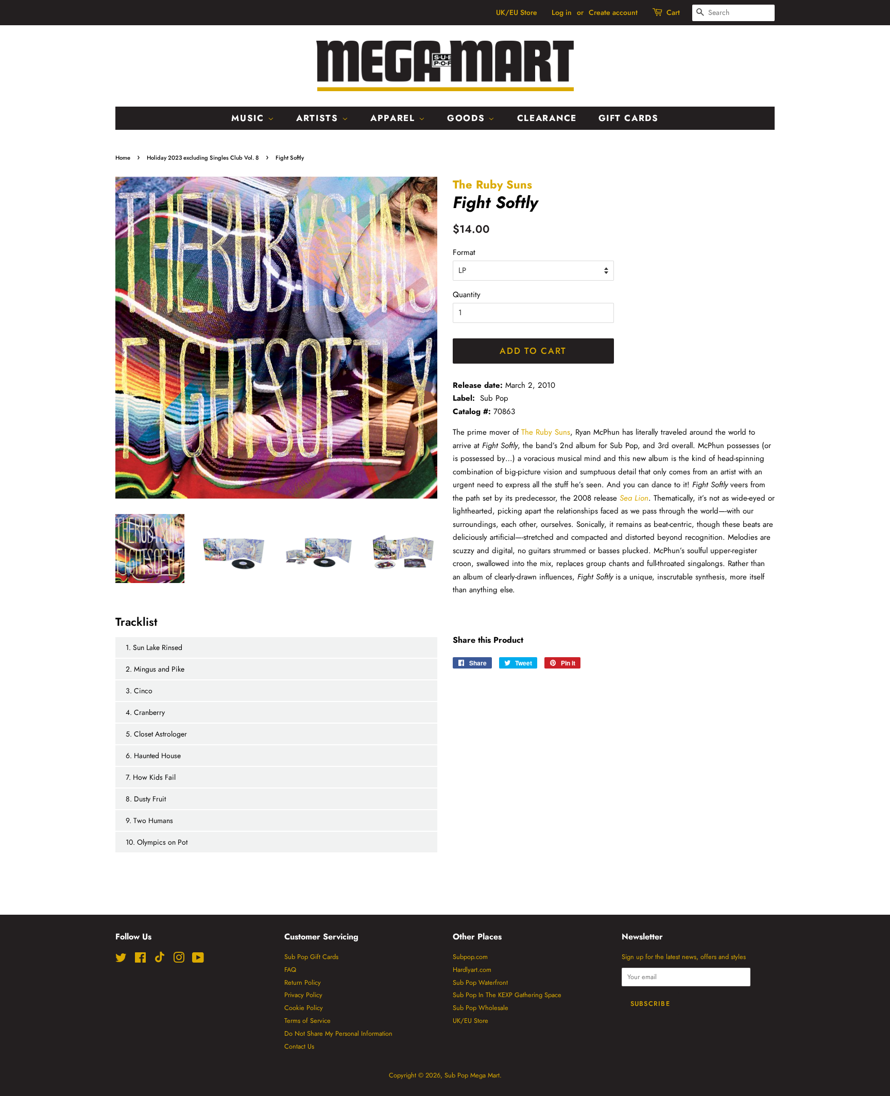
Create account (613, 12)
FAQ (290, 969)
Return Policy (302, 982)
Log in (562, 12)
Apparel (394, 118)
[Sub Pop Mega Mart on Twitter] (121, 960)
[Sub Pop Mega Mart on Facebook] (140, 960)
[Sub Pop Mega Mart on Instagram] (178, 960)
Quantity (467, 294)
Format (464, 252)
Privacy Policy (303, 995)
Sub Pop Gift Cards (311, 957)
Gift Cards (628, 118)
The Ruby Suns (492, 184)
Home (122, 157)
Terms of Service (307, 1020)
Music (249, 118)
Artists (319, 118)
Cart (673, 12)
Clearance (547, 118)
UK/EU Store (516, 12)
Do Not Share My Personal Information (338, 1033)
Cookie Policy (303, 1008)
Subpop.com (470, 957)
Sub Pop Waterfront (480, 982)
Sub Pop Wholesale (480, 1008)
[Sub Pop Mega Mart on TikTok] (159, 960)
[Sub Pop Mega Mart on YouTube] (198, 960)
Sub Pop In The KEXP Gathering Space (507, 995)
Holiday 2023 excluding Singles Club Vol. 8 (203, 157)
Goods (467, 118)
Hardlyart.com (472, 969)
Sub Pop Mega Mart (472, 1075)
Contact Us (299, 1046)
